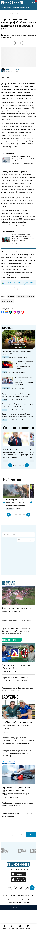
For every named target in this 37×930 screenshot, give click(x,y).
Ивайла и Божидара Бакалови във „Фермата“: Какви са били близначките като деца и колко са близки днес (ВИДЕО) (18, 740)
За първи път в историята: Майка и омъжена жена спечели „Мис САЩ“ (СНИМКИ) (16, 753)
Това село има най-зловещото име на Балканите (16, 610)
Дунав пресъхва (6, 7)
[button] (10, 465)
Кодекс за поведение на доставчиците (18, 898)
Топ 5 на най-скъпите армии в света (16, 621)
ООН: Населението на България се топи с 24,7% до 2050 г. (23, 158)
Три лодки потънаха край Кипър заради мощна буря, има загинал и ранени (17, 395)
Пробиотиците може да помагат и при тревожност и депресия (17, 804)
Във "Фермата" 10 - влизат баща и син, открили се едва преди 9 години (18, 725)
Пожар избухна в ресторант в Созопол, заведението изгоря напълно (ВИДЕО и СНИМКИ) (15, 502)
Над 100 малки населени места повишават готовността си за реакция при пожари (24, 381)
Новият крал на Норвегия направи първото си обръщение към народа (18, 405)
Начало (14, 13)
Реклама (12, 895)
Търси (32, 835)
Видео (28, 7)
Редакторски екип (12, 69)
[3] (35, 3)
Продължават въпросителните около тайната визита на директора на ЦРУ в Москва (15, 453)
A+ (8, 77)
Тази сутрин (22, 13)
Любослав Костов (7, 301)
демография (20, 296)
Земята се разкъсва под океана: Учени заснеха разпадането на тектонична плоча (17, 415)
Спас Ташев (30, 296)
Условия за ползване (14, 902)
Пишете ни (26, 902)
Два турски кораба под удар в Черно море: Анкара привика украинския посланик (24, 365)
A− (3, 77)
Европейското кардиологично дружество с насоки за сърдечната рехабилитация (17, 790)
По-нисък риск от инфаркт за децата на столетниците (18, 814)
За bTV (5, 895)
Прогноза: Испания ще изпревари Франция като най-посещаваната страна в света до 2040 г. (16, 631)
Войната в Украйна (19, 7)
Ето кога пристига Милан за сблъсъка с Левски (16, 667)
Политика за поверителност (26, 895)
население (11, 296)
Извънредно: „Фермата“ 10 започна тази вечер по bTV (16, 352)
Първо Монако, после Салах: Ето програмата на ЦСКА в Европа (15, 678)
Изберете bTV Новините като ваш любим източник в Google (20, 283)
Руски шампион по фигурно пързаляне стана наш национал (18, 689)
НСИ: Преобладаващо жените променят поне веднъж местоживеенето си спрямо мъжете (23, 237)
